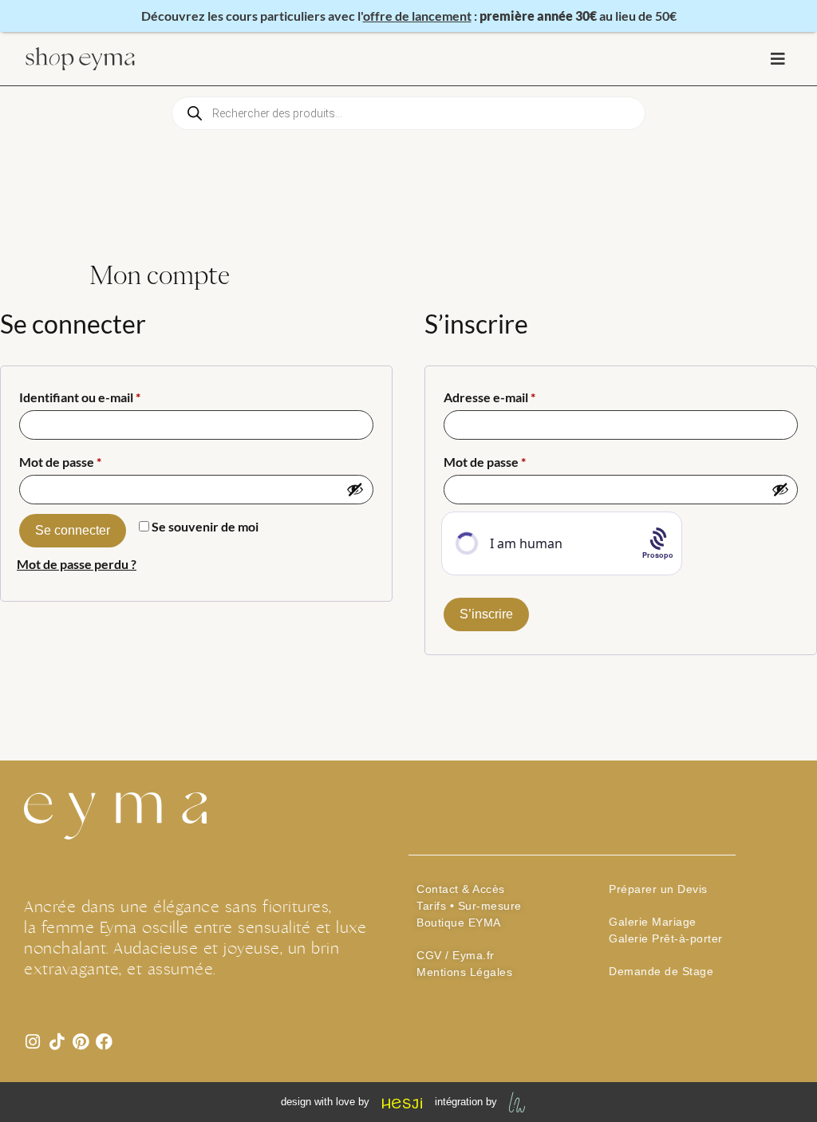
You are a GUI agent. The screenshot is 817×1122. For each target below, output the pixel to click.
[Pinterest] (80, 1041)
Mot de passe (92, 459)
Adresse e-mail (521, 395)
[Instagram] (32, 1041)
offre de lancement (417, 15)
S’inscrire (486, 614)
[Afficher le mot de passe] (355, 489)
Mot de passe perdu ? (76, 563)
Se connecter (72, 530)
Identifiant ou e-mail (111, 395)
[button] (777, 59)
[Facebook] (104, 1041)
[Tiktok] (56, 1041)
